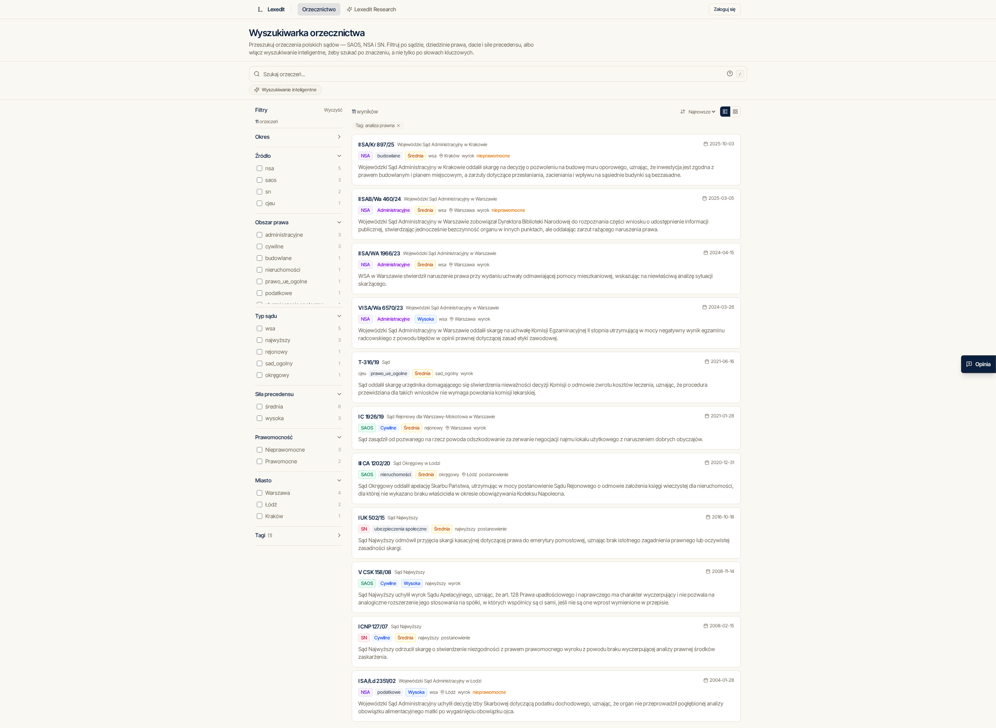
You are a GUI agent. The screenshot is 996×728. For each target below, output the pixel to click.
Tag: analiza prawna (375, 125)
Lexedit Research (375, 9)
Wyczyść (333, 110)
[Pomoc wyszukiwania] (730, 73)
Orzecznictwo (319, 9)
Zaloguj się (725, 9)
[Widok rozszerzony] (735, 111)
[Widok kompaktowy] (725, 111)
